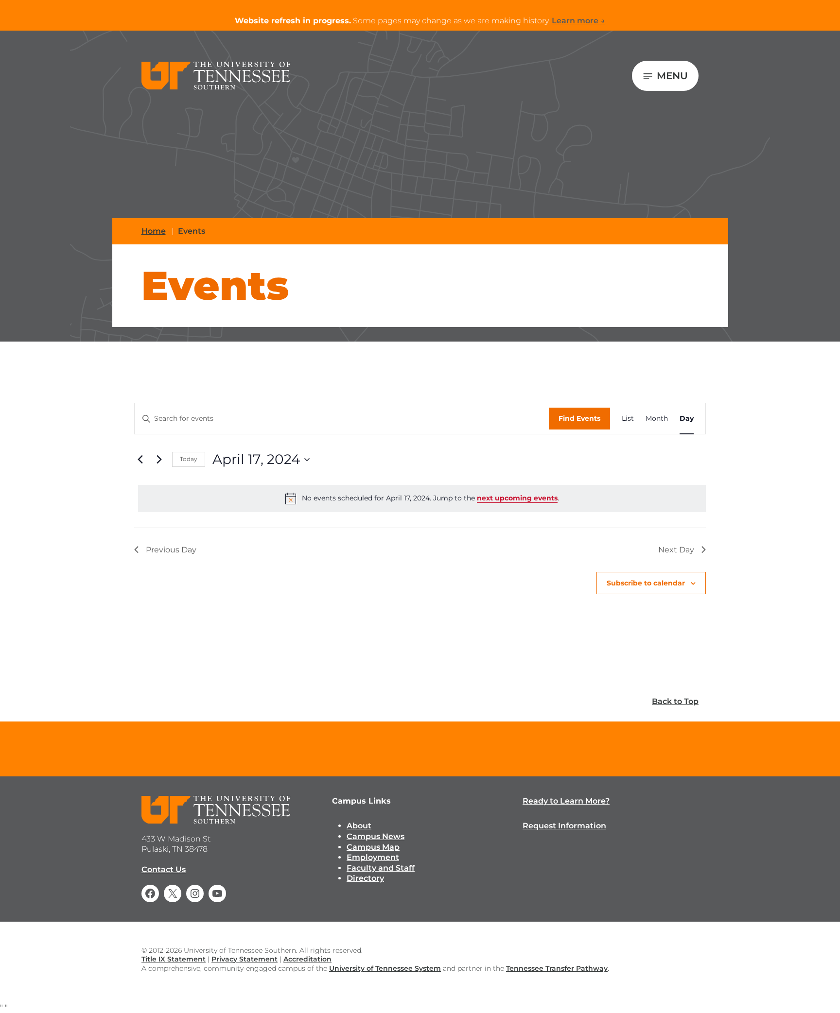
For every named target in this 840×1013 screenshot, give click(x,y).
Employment (373, 857)
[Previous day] (140, 459)
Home (153, 231)
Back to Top (675, 701)
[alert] (422, 498)
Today (188, 459)
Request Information (564, 825)
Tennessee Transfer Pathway (557, 968)
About (359, 825)
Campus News (375, 836)
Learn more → (578, 20)
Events (191, 231)
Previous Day (171, 549)
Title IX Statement (173, 959)
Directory (365, 878)
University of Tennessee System (385, 968)
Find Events (579, 418)
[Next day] (159, 459)
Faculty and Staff (381, 868)
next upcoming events (517, 498)
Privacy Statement (244, 959)
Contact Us (163, 869)
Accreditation (307, 959)
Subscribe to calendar (646, 583)
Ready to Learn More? (566, 801)
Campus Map (373, 847)
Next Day (676, 549)
